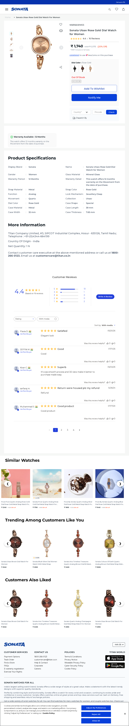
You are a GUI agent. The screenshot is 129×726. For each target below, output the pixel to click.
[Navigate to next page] (79, 430)
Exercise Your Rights (13, 672)
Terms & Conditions (73, 657)
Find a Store (9, 663)
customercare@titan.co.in (45, 660)
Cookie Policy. (49, 713)
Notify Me (94, 97)
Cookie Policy (70, 669)
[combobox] (25, 319)
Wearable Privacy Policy (74, 663)
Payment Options (12, 657)
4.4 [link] (84, 39)
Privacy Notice (70, 660)
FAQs (6, 666)
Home (8, 17)
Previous (21, 47)
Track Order (9, 660)
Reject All (96, 714)
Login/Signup (74, 55)
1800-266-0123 (40, 657)
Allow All (96, 721)
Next (61, 47)
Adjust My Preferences (96, 708)
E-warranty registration (14, 669)
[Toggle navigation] (7, 9)
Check (111, 112)
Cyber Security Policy (73, 666)
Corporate (38, 666)
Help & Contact (41, 663)
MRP (87, 47)
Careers (37, 669)
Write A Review (105, 296)
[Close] (125, 714)
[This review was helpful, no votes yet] (107, 343)
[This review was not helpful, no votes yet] (112, 343)
